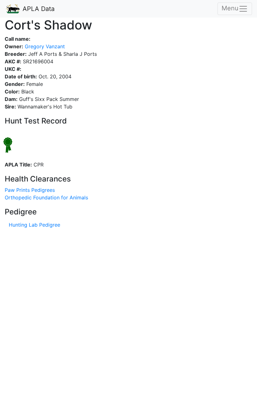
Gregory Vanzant (44, 46)
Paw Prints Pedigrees (30, 190)
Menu (230, 8)
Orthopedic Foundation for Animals (46, 197)
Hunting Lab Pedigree (34, 225)
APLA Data (38, 9)
